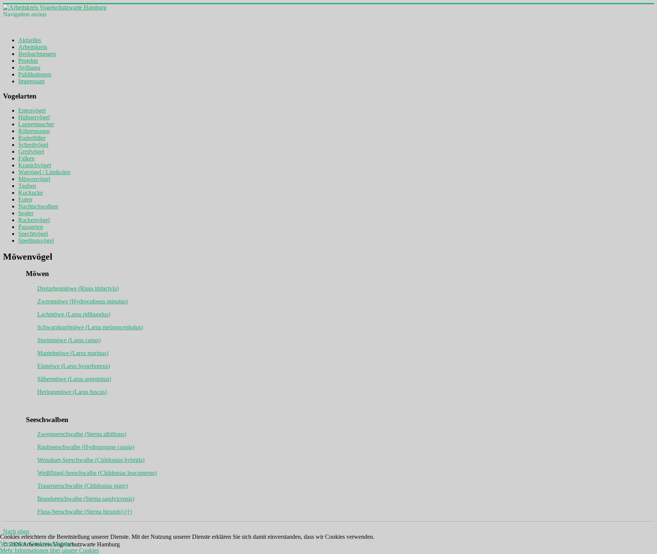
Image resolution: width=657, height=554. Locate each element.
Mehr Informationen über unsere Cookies (49, 550)
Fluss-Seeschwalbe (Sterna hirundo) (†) (84, 511)
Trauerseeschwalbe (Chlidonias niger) (82, 486)
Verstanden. (14, 543)
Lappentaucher (36, 124)
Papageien (30, 227)
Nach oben (16, 531)
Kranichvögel (34, 165)
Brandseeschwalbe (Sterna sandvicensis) (85, 498)
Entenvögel (32, 110)
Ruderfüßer (32, 138)
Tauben (27, 186)
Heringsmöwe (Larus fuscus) (72, 392)
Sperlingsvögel (36, 240)
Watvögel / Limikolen (44, 172)
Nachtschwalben (38, 206)
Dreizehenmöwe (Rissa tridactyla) (78, 288)
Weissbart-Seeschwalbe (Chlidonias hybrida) (90, 460)
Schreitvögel (33, 144)
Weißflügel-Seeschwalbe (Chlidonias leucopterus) (97, 473)
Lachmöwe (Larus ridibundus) (73, 314)
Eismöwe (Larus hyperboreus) (73, 366)
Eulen (25, 199)
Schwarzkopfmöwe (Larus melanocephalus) (90, 327)
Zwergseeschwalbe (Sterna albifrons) (81, 434)
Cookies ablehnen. (52, 543)
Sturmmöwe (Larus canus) (69, 340)
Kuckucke (30, 192)
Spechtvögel (33, 233)
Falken (26, 158)
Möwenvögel (34, 179)
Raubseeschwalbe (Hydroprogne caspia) (85, 447)
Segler (25, 213)
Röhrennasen (34, 131)
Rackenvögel (34, 220)
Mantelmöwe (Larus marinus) (72, 353)
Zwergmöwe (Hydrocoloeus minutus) (82, 301)
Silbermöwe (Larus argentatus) (74, 379)
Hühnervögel (34, 117)
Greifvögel (31, 151)
